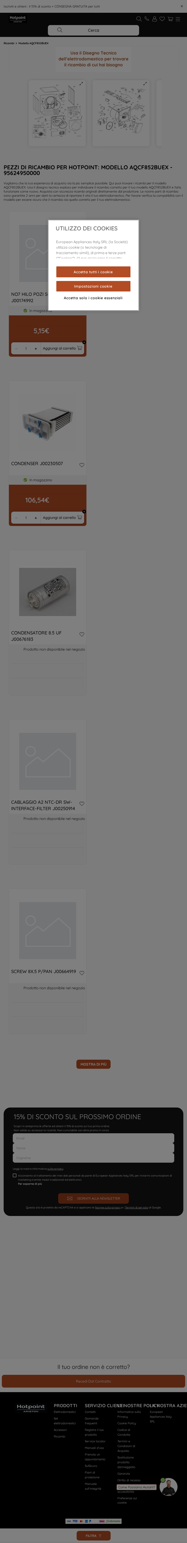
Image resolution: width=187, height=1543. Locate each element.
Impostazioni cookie (93, 286)
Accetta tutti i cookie (93, 272)
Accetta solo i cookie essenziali (93, 298)
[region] (93, 265)
